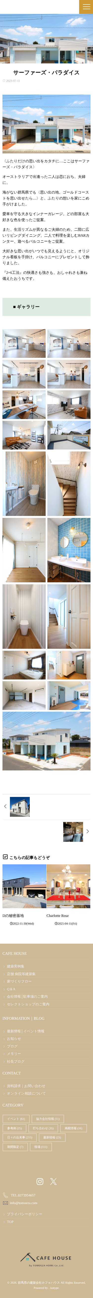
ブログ (12, 1046)
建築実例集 (15, 966)
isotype (54, 1288)
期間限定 (15, 1147)
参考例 (14, 1128)
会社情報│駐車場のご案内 (27, 997)
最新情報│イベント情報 (25, 1031)
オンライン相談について (26, 1094)
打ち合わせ (43, 1128)
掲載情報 (73, 1128)
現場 (40, 1147)
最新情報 (52, 1137)
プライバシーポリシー (24, 1214)
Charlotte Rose (58, 916)
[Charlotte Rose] (69, 886)
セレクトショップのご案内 (28, 1004)
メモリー (14, 1054)
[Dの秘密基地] (24, 886)
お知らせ (14, 1039)
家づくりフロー (19, 982)
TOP (10, 1222)
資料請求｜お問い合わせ (26, 1086)
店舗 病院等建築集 (21, 974)
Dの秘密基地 (13, 916)
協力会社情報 (48, 1119)
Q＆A (11, 989)
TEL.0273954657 (23, 1195)
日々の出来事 (19, 1137)
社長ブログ (16, 1062)
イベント (16, 1119)
